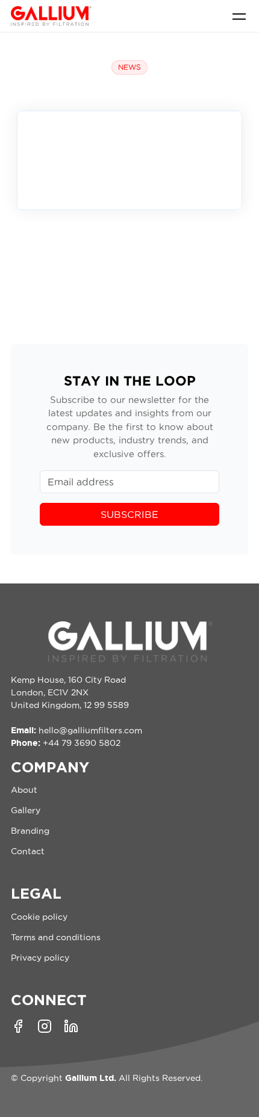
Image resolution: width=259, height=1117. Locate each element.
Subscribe (129, 514)
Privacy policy (40, 957)
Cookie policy (39, 916)
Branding (30, 830)
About (24, 790)
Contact (28, 851)
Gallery (25, 810)
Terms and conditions (56, 937)
